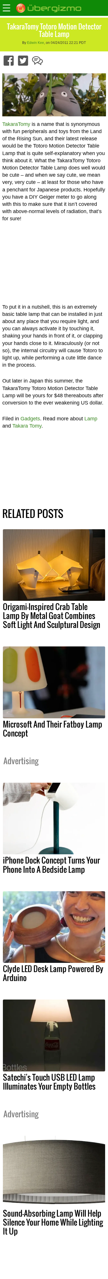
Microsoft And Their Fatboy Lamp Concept (52, 728)
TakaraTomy (16, 124)
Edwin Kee (35, 43)
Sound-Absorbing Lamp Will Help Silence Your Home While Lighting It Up (53, 1222)
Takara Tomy (26, 426)
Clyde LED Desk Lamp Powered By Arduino (53, 973)
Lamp (90, 419)
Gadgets (30, 419)
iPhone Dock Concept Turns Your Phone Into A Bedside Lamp (51, 864)
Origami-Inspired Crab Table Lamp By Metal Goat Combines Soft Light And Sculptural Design (51, 615)
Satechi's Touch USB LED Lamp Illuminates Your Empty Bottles (49, 1081)
